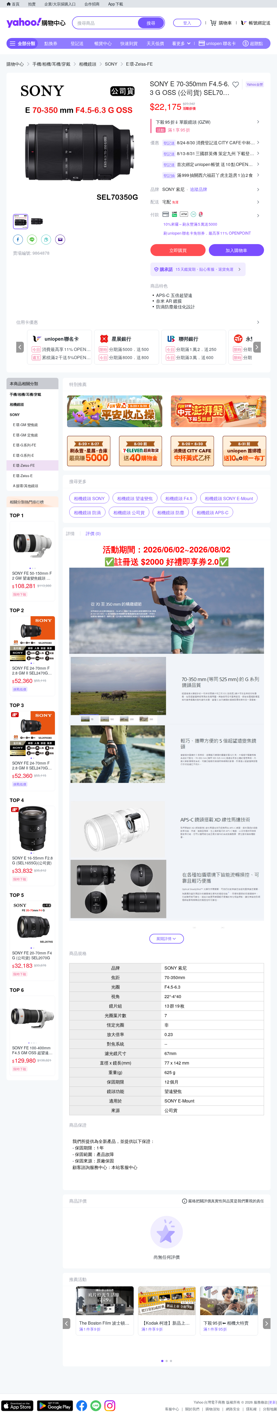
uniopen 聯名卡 (221, 43)
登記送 (77, 43)
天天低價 (155, 43)
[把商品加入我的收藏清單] (235, 84)
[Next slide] (51, 544)
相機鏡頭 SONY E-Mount (229, 498)
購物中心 (15, 64)
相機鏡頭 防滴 (87, 512)
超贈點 (256, 43)
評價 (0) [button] (93, 533)
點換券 (50, 43)
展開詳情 (164, 938)
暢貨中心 (103, 43)
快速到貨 (129, 43)
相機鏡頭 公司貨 (129, 512)
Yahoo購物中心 (35, 22)
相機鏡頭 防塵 (170, 512)
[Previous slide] (13, 544)
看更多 (178, 43)
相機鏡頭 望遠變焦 (135, 498)
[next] (257, 347)
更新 (272, 1402)
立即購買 (178, 250)
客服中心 (172, 1408)
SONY (111, 64)
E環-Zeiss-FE (139, 64)
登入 (187, 22)
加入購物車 (236, 250)
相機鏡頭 (87, 64)
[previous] (20, 347)
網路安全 (233, 1408)
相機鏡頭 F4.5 (178, 498)
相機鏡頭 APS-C (213, 512)
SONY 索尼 (173, 189)
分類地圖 (270, 1408)
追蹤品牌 (198, 189)
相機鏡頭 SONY (89, 498)
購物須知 (213, 1408)
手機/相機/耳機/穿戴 (51, 64)
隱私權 (251, 1408)
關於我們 (192, 1408)
